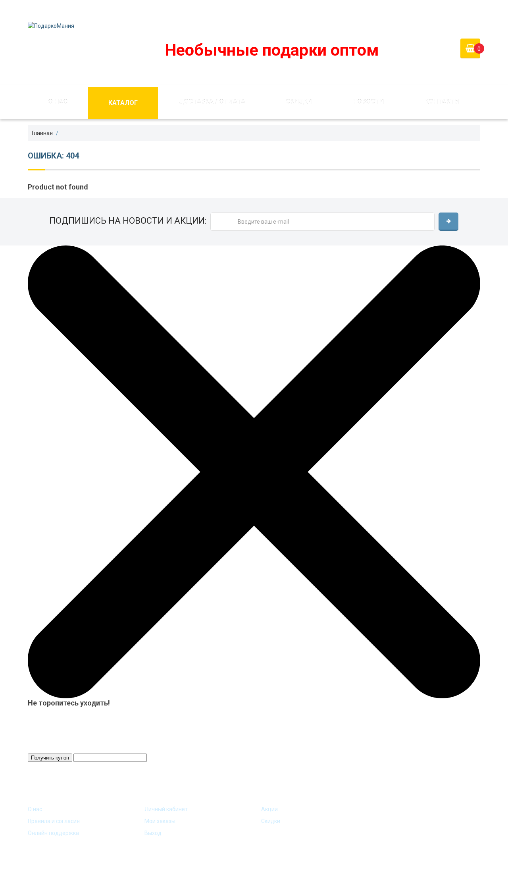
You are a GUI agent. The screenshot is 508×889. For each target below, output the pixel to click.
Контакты (442, 102)
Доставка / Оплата (212, 102)
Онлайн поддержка (53, 833)
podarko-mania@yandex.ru (207, 9)
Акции (269, 809)
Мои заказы (159, 821)
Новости (368, 102)
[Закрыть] (254, 471)
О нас (57, 102)
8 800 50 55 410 (284, 9)
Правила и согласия (54, 821)
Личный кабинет (166, 809)
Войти (421, 9)
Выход (153, 833)
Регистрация (462, 9)
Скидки (299, 102)
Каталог (123, 102)
